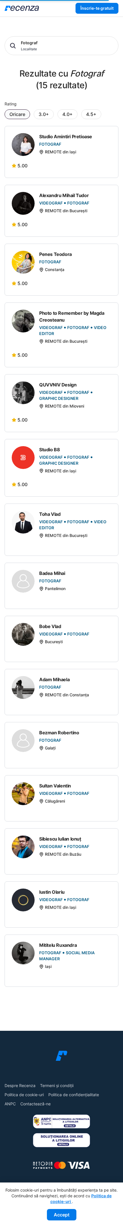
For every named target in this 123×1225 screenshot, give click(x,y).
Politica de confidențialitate (73, 1094)
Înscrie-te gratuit (97, 8)
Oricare (17, 114)
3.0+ (44, 114)
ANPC (10, 1103)
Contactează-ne (35, 1103)
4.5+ (91, 114)
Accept (62, 1215)
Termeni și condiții (57, 1085)
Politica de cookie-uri (24, 1094)
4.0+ (67, 114)
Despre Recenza (20, 1085)
